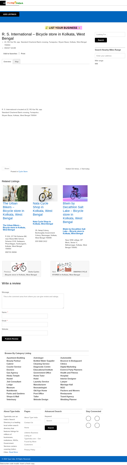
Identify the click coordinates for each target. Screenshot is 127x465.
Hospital (64, 376)
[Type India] (61, 2)
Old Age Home (40, 391)
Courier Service (14, 367)
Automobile (65, 358)
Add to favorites (10, 54)
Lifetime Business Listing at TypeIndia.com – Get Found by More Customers (32, 439)
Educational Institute (43, 370)
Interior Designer (68, 379)
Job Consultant (14, 382)
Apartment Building (16, 358)
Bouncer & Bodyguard (71, 361)
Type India (11, 459)
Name (5, 312)
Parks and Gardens (16, 394)
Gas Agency (12, 373)
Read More (13, 452)
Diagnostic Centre (41, 367)
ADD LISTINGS (9, 14)
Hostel (10, 379)
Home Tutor (39, 376)
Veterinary (11, 399)
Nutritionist (12, 391)
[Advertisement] (23, 84)
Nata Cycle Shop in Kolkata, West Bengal (43, 223)
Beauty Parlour (14, 361)
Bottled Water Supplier (44, 361)
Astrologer (38, 358)
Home (26, 428)
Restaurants (66, 394)
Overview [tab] (7, 62)
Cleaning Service (41, 364)
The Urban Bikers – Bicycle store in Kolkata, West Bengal (13, 211)
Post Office (38, 394)
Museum (11, 388)
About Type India (31, 417)
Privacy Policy (29, 450)
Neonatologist (40, 388)
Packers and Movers (70, 391)
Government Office (42, 373)
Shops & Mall (13, 396)
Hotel (35, 379)
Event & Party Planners (71, 370)
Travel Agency (67, 396)
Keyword (48, 416)
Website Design (40, 399)
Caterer (10, 364)
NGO (62, 388)
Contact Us (28, 422)
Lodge (10, 385)
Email (5, 321)
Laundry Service (41, 382)
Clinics (63, 364)
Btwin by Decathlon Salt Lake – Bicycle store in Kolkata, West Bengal (74, 231)
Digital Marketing (68, 367)
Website (5, 329)
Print (23, 54)
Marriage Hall (66, 385)
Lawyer (63, 382)
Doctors (10, 370)
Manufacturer (39, 385)
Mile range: (99, 61)
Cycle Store (23, 171)
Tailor (36, 396)
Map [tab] (16, 62)
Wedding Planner (68, 399)
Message (5, 292)
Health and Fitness (69, 373)
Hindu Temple (13, 376)
